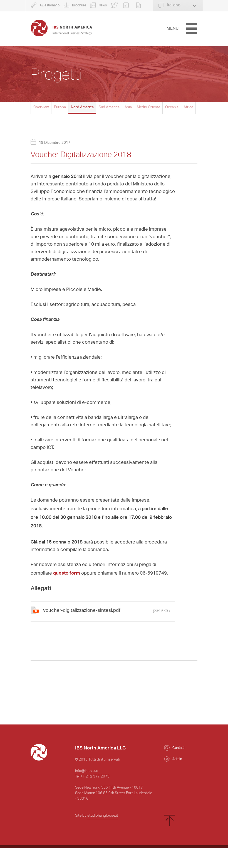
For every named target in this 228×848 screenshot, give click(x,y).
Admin (177, 759)
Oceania (172, 107)
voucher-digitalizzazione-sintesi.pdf (81, 611)
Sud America (109, 107)
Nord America (82, 107)
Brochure (79, 5)
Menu (173, 28)
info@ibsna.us (86, 771)
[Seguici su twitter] (115, 5)
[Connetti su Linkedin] (127, 5)
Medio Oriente (148, 107)
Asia (128, 107)
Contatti (178, 748)
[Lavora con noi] (140, 5)
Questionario (49, 5)
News (102, 5)
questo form (66, 572)
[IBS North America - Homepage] (61, 28)
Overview (41, 107)
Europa (60, 107)
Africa (188, 107)
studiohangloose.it (102, 816)
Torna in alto (169, 820)
